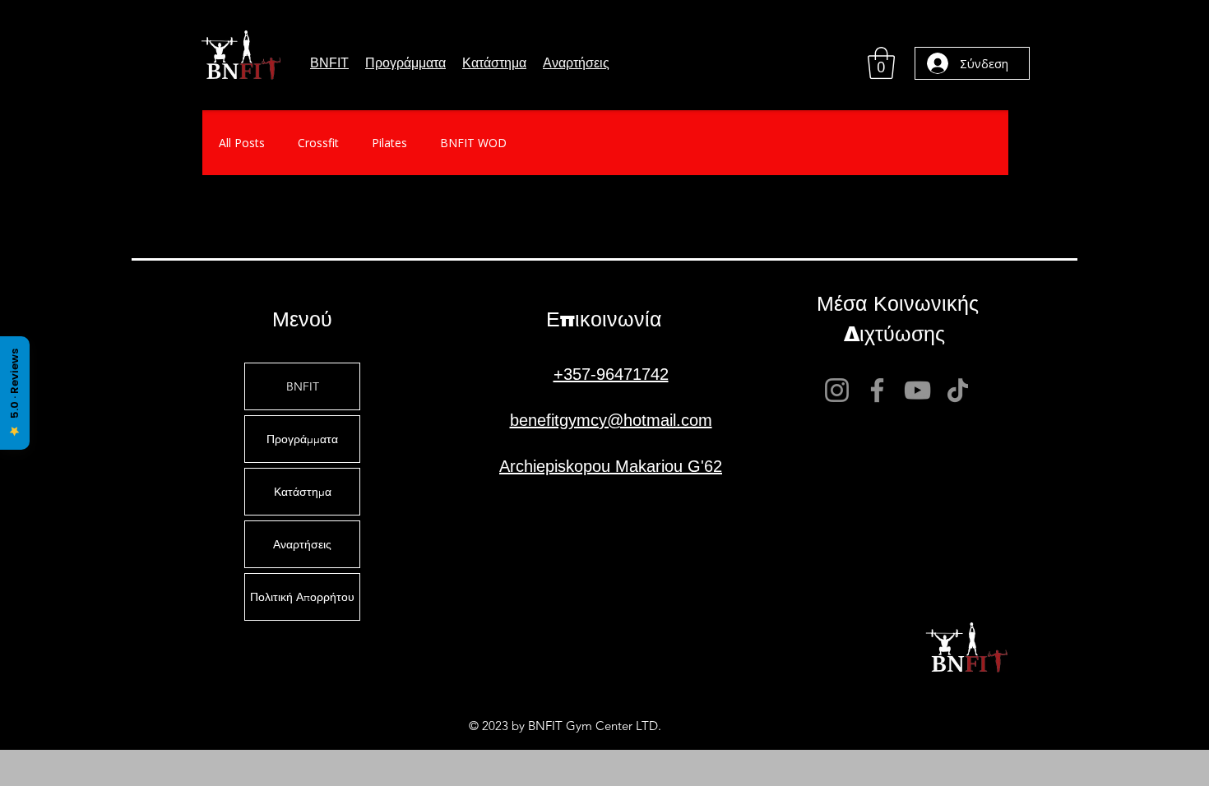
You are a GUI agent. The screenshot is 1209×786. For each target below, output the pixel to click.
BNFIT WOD (473, 142)
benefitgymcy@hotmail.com (611, 420)
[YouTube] (917, 390)
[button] (405, 63)
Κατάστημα (302, 491)
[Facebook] (877, 390)
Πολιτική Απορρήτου (302, 597)
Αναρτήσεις (302, 544)
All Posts (242, 142)
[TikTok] (958, 390)
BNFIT (302, 386)
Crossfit (318, 142)
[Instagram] (837, 390)
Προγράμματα (302, 439)
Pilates (389, 142)
